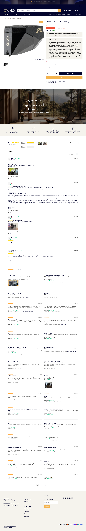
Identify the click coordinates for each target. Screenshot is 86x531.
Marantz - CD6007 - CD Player (13, 414)
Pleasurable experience (49, 347)
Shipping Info (26, 501)
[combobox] (37, 10)
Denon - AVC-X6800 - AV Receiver (49, 339)
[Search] (59, 10)
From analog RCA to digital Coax (14, 447)
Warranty (26, 504)
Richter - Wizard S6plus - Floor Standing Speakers (52, 324)
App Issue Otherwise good (13, 319)
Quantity (48, 70)
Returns (25, 503)
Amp (9, 423)
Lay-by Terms (26, 515)
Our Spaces (26, 511)
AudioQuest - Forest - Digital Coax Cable (14, 454)
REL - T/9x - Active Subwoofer (49, 468)
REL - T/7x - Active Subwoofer (12, 339)
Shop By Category (15, 14)
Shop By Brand (7, 14)
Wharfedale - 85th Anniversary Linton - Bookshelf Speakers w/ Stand (55, 351)
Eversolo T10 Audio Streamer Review (51, 304)
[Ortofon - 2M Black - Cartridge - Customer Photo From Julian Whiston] (40, 143)
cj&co (10, 527)
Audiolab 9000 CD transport (13, 361)
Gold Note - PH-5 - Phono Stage (49, 428)
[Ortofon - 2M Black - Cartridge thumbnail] (5, 64)
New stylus (46, 293)
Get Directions (7, 503)
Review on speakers (48, 319)
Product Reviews (27, 499)
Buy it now (64, 77)
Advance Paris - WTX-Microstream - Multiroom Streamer (17, 467)
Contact (23, 14)
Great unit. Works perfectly (50, 447)
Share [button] (10, 178)
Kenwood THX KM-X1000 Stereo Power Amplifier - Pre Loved (17, 279)
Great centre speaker (12, 395)
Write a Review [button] (74, 142)
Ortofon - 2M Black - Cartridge (13, 176)
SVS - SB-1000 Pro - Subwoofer (13, 382)
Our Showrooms (79, 14)
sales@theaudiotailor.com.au (12, 500)
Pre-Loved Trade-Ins (28, 509)
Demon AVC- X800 (48, 333)
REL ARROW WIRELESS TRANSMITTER (15, 304)
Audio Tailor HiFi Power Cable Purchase (52, 361)
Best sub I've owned (12, 375)
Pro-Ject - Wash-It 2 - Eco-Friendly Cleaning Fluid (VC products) (18, 354)
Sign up (47, 506)
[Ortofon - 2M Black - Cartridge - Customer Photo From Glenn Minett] (45, 143)
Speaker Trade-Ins (53, 14)
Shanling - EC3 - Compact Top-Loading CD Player (16, 325)
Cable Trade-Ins (61, 14)
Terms (25, 513)
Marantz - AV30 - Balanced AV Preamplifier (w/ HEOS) (16, 440)
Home (5, 18)
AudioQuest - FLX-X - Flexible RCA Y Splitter (15, 297)
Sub (8, 333)
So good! (46, 375)
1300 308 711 (9, 499)
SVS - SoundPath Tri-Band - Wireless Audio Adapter (52, 282)
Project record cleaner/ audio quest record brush (18, 347)
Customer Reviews (28, 498)
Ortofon (49, 24)
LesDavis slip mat (47, 436)
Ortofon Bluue (47, 475)
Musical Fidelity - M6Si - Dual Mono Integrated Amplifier (17, 428)
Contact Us (6, 498)
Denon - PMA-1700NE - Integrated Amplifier (51, 415)
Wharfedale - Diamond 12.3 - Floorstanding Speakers (53, 401)
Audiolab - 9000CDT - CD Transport (13, 368)
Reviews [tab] (10, 151)
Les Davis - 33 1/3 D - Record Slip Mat (50, 440)
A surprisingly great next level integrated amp (53, 409)
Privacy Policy (26, 516)
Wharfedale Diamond (12, 475)
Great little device (11, 461)
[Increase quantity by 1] (56, 73)
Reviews (68, 14)
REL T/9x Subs (47, 461)
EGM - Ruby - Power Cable (48, 368)
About (73, 14)
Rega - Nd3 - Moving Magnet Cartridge (50, 297)
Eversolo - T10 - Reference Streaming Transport (52, 311)
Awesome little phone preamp (50, 423)
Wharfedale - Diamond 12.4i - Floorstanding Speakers (53, 381)
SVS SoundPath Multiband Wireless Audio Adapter (54, 275)
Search (5, 524)
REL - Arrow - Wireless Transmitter (13, 311)
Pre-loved (29, 14)
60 (45, 485)
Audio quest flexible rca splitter (14, 293)
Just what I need (11, 275)
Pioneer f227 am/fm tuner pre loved (50, 451)
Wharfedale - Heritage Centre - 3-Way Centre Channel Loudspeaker (19, 399)
